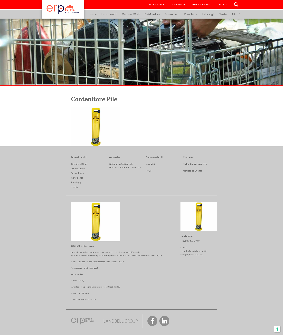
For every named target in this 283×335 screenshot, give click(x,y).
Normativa (114, 157)
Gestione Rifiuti (131, 14)
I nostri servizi (109, 14)
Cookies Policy (77, 280)
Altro (234, 14)
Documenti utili (154, 157)
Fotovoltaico (172, 14)
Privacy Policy (77, 274)
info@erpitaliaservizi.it (191, 254)
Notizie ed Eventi (192, 170)
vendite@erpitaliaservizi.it (193, 251)
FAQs (148, 170)
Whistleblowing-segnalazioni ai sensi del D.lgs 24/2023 (95, 287)
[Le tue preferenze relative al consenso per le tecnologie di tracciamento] (277, 329)
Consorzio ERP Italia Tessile (83, 299)
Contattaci (222, 4)
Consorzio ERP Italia (156, 4)
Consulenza (190, 14)
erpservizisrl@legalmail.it (86, 268)
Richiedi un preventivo (201, 4)
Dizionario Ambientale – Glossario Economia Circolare (124, 165)
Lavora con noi (178, 4)
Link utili (150, 163)
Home (92, 14)
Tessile (223, 14)
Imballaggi (208, 14)
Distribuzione (152, 14)
